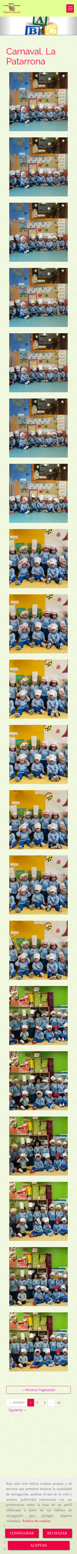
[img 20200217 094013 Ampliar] (38, 884)
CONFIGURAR (22, 1533)
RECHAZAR (57, 1533)
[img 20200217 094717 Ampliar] (38, 1211)
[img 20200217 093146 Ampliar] (38, 493)
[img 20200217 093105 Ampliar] (38, 101)
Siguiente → (18, 1410)
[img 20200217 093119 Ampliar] (38, 297)
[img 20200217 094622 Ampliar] (38, 1015)
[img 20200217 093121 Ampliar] (38, 232)
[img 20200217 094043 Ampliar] (38, 950)
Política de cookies (36, 1521)
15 (58, 1402)
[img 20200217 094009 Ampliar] (38, 558)
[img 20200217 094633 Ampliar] (38, 1276)
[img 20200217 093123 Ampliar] (38, 428)
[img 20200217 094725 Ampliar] (38, 1341)
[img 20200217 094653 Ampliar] (38, 1146)
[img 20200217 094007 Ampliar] (38, 623)
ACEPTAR (38, 1545)
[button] (5, 25)
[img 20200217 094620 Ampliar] (38, 1080)
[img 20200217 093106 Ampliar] (38, 166)
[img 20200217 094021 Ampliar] (38, 689)
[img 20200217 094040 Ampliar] (38, 819)
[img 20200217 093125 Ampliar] (38, 362)
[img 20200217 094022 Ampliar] (38, 754)
